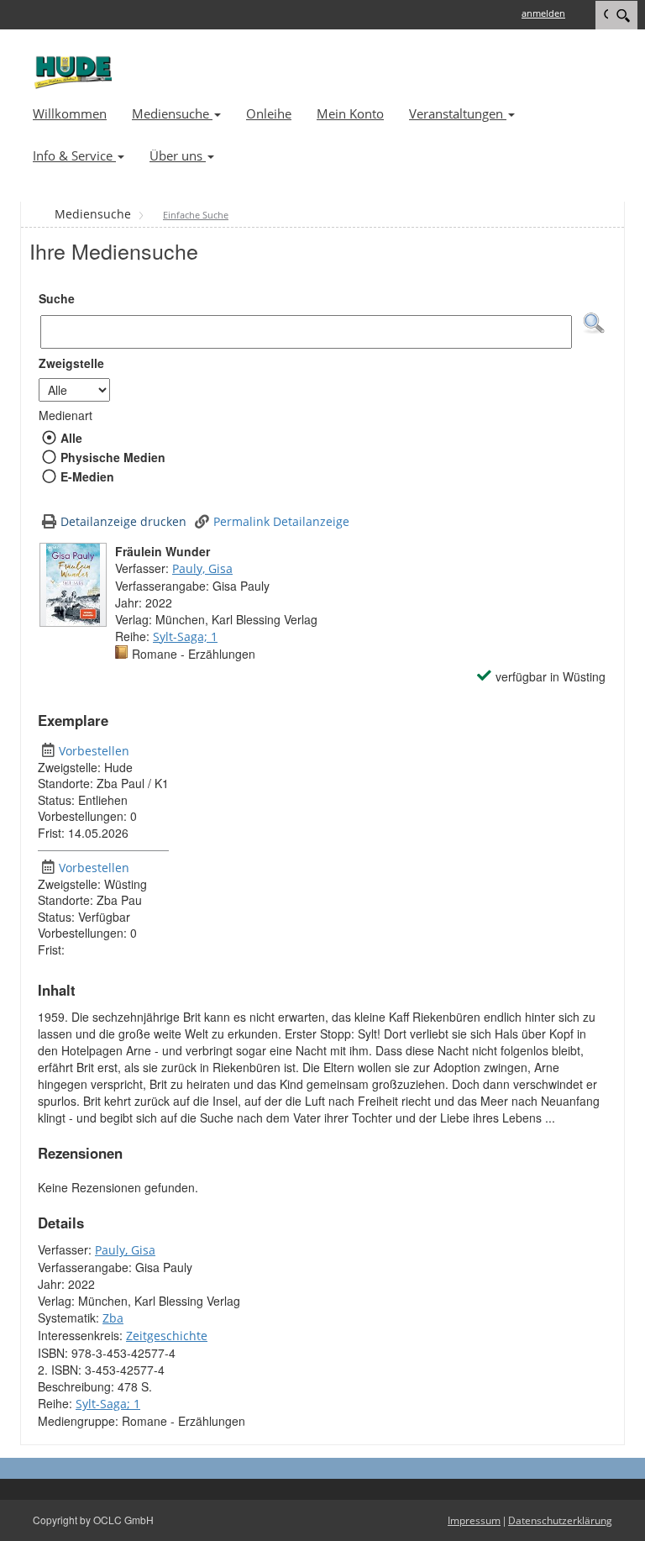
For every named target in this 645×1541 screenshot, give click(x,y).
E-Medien (86, 476)
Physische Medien (112, 457)
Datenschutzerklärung (560, 1520)
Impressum (474, 1520)
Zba (112, 1318)
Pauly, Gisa (202, 568)
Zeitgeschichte (166, 1336)
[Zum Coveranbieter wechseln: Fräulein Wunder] (73, 585)
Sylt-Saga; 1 (185, 636)
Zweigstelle (71, 363)
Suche (57, 298)
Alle (70, 437)
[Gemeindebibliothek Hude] (70, 72)
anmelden (543, 13)
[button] (593, 323)
